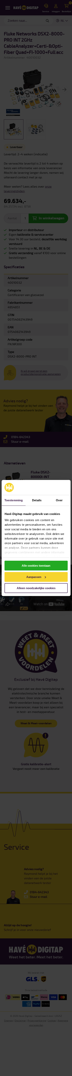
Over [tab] (59, 500)
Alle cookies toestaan (36, 565)
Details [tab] (36, 500)
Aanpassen (33, 577)
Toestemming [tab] (13, 500)
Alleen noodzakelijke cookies (36, 588)
